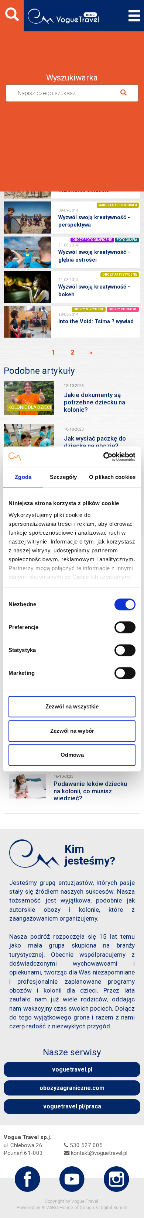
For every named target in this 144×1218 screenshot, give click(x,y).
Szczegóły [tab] (63, 477)
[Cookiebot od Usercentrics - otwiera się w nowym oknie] (104, 457)
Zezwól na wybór (72, 731)
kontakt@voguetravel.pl (99, 1153)
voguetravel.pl (72, 1069)
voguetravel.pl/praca (72, 1106)
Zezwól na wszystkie (72, 706)
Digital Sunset (113, 1207)
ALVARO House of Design (67, 1207)
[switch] (125, 627)
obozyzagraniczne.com (72, 1087)
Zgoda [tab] (23, 477)
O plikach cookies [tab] (112, 477)
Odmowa (72, 755)
